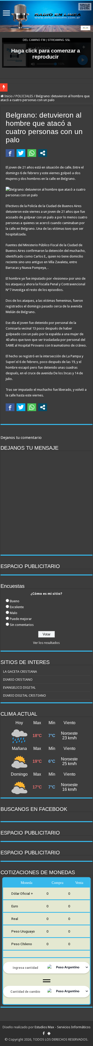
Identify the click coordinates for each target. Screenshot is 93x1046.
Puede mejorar (21, 619)
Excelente (17, 607)
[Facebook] (43, 1033)
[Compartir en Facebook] (10, 153)
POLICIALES (24, 96)
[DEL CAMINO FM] (46, 16)
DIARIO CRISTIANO (18, 679)
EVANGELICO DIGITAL (19, 687)
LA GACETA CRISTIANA (20, 671)
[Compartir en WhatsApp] (31, 153)
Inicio (8, 96)
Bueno (14, 601)
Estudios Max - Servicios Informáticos (62, 1027)
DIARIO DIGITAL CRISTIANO (24, 695)
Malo (13, 613)
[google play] (49, 1033)
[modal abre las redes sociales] (42, 153)
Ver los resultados (46, 643)
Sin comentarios (22, 625)
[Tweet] (21, 153)
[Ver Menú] (6, 13)
